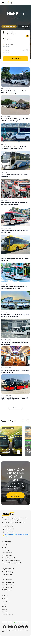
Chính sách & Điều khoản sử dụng (11, 560)
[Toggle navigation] (28, 2)
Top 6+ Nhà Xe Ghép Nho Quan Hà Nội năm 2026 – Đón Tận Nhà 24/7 (14, 92)
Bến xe (4, 606)
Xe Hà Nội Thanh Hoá (8, 585)
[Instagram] (8, 626)
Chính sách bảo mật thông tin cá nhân (12, 563)
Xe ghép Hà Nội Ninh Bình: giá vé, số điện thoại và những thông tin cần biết (15, 315)
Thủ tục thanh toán (7, 552)
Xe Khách (4, 599)
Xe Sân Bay (5, 612)
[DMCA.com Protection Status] (4, 622)
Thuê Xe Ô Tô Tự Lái (7, 614)
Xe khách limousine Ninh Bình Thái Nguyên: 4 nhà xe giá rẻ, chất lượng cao (14, 203)
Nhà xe (4, 604)
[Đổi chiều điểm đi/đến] (27, 36)
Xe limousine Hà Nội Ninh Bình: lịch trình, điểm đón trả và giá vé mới (15, 399)
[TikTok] (19, 626)
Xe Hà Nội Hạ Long (7, 587)
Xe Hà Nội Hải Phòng (7, 579)
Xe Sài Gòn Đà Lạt (7, 590)
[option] (11, 441)
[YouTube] (4, 626)
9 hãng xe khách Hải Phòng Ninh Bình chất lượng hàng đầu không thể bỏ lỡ (14, 287)
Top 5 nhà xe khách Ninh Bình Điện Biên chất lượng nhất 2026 (14, 175)
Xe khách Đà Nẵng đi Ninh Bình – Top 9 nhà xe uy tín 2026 (15, 259)
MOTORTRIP (7, 2)
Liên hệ (4, 547)
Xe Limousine (5, 601)
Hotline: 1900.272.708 (15, 495)
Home (12, 18)
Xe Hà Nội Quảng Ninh (8, 582)
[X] (11, 626)
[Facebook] (15, 626)
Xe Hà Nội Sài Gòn (7, 574)
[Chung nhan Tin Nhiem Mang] (20, 622)
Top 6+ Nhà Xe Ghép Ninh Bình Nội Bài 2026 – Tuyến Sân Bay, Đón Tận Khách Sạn (14, 148)
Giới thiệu (4, 545)
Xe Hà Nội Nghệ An (7, 577)
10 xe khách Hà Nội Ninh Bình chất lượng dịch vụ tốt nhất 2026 (14, 343)
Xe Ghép (4, 609)
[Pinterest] (22, 626)
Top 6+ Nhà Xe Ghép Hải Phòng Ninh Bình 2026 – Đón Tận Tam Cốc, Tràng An (15, 120)
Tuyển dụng (5, 550)
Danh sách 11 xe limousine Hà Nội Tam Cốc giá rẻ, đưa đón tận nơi (15, 371)
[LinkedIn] (26, 626)
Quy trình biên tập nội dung (9, 558)
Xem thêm (15, 407)
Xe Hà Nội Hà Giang (7, 572)
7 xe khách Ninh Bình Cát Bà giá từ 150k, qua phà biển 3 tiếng (14, 231)
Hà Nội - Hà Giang (8, 450)
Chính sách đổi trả (7, 555)
